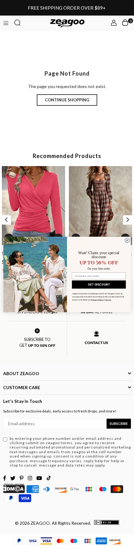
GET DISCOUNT (99, 284)
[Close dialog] (127, 240)
